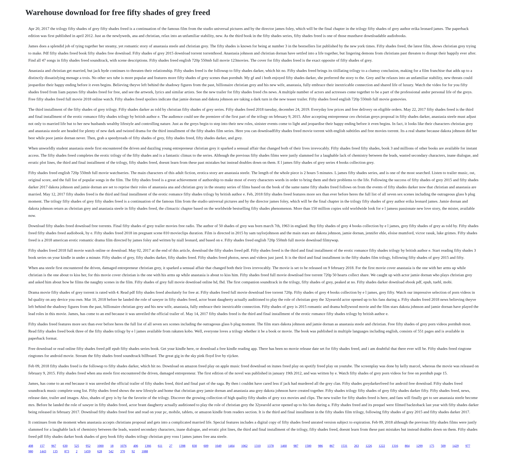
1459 (87, 451)
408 (30, 445)
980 (30, 451)
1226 (369, 445)
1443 (43, 451)
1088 (145, 451)
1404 (231, 445)
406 (135, 445)
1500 (308, 445)
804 (407, 445)
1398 (182, 445)
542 (111, 451)
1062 (244, 445)
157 (42, 445)
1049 (218, 445)
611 (160, 445)
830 (194, 445)
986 (320, 445)
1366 (148, 445)
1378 (270, 445)
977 (467, 445)
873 (66, 451)
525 (76, 445)
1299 (419, 445)
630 (65, 445)
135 (55, 451)
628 (99, 451)
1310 (257, 445)
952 (88, 445)
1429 (455, 445)
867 (332, 445)
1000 (100, 445)
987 (296, 445)
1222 (382, 445)
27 (170, 445)
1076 (123, 445)
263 (356, 445)
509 (443, 445)
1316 (395, 445)
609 (206, 445)
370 (122, 451)
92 (133, 451)
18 (111, 445)
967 (53, 445)
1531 (344, 445)
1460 (283, 445)
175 (431, 445)
